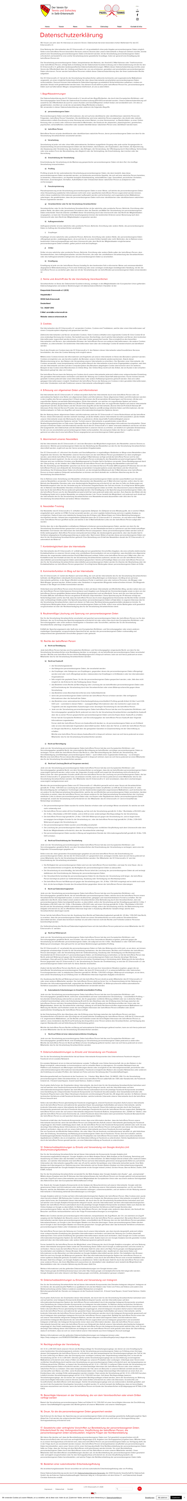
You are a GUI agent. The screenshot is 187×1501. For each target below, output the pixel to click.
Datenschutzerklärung (114, 1497)
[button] (61, 26)
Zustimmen (176, 1497)
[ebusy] (137, 6)
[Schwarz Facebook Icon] (137, 14)
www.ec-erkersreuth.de (57, 317)
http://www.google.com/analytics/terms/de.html (106, 1271)
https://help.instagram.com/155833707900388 (59, 1337)
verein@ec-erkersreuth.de (56, 312)
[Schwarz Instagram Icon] (137, 19)
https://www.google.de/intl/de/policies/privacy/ (59, 1271)
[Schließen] (184, 1497)
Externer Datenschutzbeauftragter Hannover (70, 1475)
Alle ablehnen (162, 1497)
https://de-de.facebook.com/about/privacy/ (105, 1131)
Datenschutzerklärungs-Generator (91, 1473)
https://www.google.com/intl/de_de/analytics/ (91, 1273)
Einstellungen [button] (149, 1497)
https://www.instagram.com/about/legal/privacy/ (101, 1337)
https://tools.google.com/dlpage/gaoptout (125, 1249)
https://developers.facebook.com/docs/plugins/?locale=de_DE (90, 1094)
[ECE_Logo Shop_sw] (137, 10)
